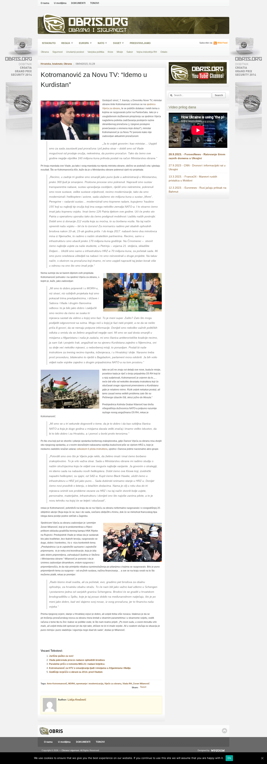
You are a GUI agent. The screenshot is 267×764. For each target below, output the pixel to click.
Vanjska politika (96, 52)
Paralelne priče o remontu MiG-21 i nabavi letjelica (77, 664)
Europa (82, 43)
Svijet (115, 43)
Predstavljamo (140, 43)
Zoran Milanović (141, 683)
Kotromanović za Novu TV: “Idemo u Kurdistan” (94, 79)
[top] (224, 730)
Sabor (129, 52)
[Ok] (262, 758)
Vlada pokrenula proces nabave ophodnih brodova (77, 660)
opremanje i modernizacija (89, 683)
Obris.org (98, 23)
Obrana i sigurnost (98, 31)
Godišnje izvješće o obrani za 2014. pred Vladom (76, 672)
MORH (71, 683)
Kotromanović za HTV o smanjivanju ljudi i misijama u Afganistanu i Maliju (90, 668)
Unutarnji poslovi (75, 52)
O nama (45, 3)
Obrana (45, 52)
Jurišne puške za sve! (61, 656)
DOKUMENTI (78, 3)
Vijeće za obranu (112, 683)
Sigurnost (57, 52)
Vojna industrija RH (146, 52)
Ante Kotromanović (57, 683)
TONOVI (94, 3)
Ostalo (163, 52)
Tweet (143, 687)
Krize (110, 52)
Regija (64, 43)
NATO (99, 43)
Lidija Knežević (77, 699)
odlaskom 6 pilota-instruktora (92, 449)
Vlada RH (127, 683)
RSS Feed (223, 43)
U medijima (60, 3)
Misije (120, 52)
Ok (229, 758)
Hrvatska (46, 63)
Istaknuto (49, 43)
